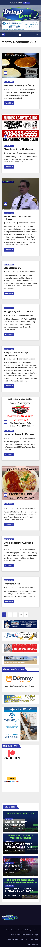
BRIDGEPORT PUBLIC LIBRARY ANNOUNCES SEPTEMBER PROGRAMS (19, 892)
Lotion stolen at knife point (19, 434)
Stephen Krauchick (27, 89)
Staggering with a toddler (18, 311)
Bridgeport (9, 841)
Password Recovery (12, 939)
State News (9, 819)
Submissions (34, 939)
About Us (14, 930)
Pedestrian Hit (12, 583)
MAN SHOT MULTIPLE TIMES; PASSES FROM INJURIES (18, 847)
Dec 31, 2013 (10, 89)
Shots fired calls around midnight (17, 218)
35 (21, 615)
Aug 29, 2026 (12, 869)
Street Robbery (12, 268)
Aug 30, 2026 (12, 828)
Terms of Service (32, 944)
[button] (37, 34)
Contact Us (12, 934)
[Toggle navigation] (19, 34)
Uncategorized (8, 81)
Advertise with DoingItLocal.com (28, 930)
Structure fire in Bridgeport (19, 149)
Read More (9, 103)
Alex (22, 828)
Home (7, 930)
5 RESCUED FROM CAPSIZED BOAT (16, 823)
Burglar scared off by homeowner (16, 354)
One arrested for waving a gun (18, 544)
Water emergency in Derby (19, 85)
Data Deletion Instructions (25, 934)
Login (36, 934)
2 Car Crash (12, 865)
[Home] (3, 34)
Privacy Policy (24, 939)
